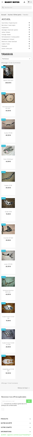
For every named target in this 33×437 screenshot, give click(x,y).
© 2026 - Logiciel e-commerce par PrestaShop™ (16, 435)
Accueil (6, 19)
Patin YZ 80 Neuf (8, 159)
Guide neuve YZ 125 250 (8, 370)
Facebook (2, 409)
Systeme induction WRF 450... (8, 291)
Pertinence (16, 59)
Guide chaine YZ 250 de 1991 (8, 343)
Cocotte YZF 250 (8, 238)
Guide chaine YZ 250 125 (8, 317)
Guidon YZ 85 (8, 185)
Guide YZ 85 (8, 211)
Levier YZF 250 (8, 264)
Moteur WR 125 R (8, 80)
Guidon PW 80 (8, 133)
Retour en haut (24, 388)
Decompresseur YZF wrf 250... (8, 107)
